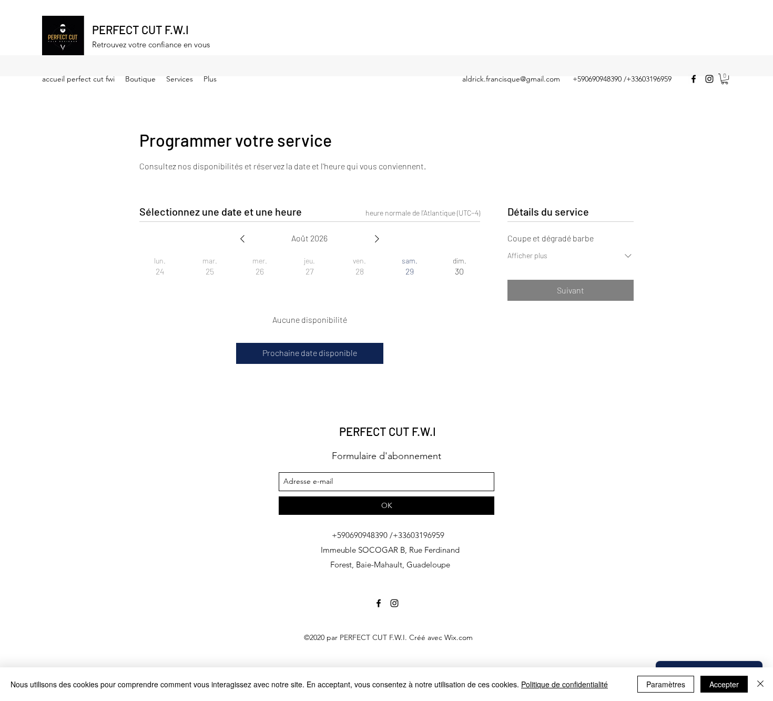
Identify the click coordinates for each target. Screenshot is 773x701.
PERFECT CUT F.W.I (140, 29)
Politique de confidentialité (564, 684)
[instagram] (709, 79)
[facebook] (693, 79)
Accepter (724, 684)
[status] (422, 212)
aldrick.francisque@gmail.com (511, 79)
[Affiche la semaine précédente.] (242, 238)
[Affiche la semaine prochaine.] (377, 238)
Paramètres (665, 684)
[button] (724, 79)
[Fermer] (760, 684)
